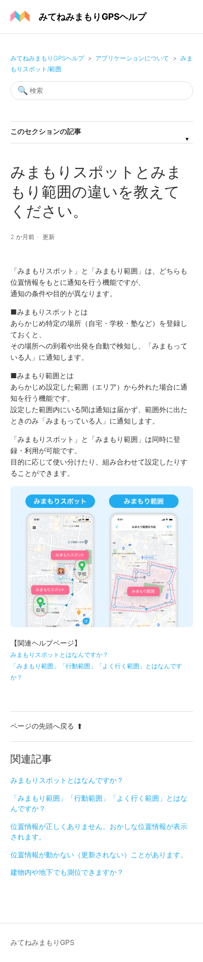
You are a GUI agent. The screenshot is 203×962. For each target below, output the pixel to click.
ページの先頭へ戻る (42, 726)
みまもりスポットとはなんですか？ (67, 780)
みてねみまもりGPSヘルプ (47, 58)
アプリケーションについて (132, 58)
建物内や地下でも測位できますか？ (67, 872)
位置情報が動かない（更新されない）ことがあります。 (98, 854)
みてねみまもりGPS (42, 942)
